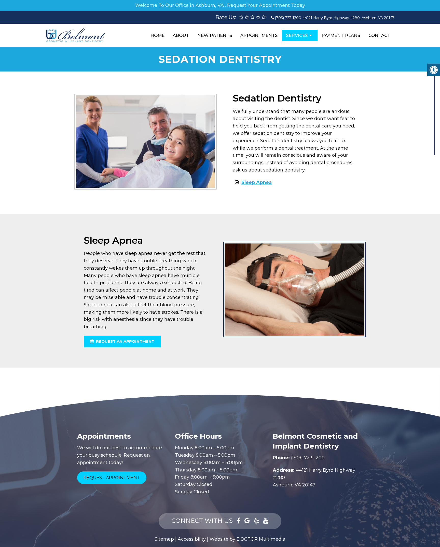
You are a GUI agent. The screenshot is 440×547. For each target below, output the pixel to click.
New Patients (214, 35)
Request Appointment (112, 477)
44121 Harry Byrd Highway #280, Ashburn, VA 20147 (348, 18)
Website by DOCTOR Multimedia (247, 539)
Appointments (259, 35)
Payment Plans (341, 35)
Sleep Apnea (256, 182)
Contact (379, 35)
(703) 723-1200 (288, 18)
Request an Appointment (124, 341)
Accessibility (192, 539)
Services (297, 35)
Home (157, 35)
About (181, 35)
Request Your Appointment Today (266, 5)
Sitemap (164, 539)
